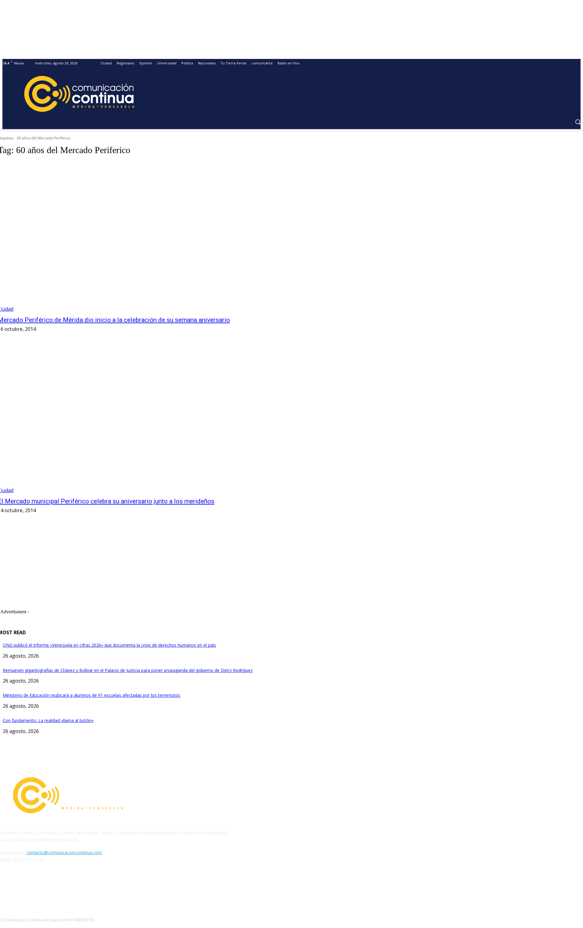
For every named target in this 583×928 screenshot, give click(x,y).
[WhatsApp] (51, 887)
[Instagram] (19, 887)
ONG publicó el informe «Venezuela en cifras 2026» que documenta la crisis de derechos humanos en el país (109, 645)
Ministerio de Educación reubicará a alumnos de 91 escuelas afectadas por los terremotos (91, 695)
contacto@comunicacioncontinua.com (64, 852)
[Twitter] (35, 887)
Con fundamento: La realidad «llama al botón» (48, 720)
